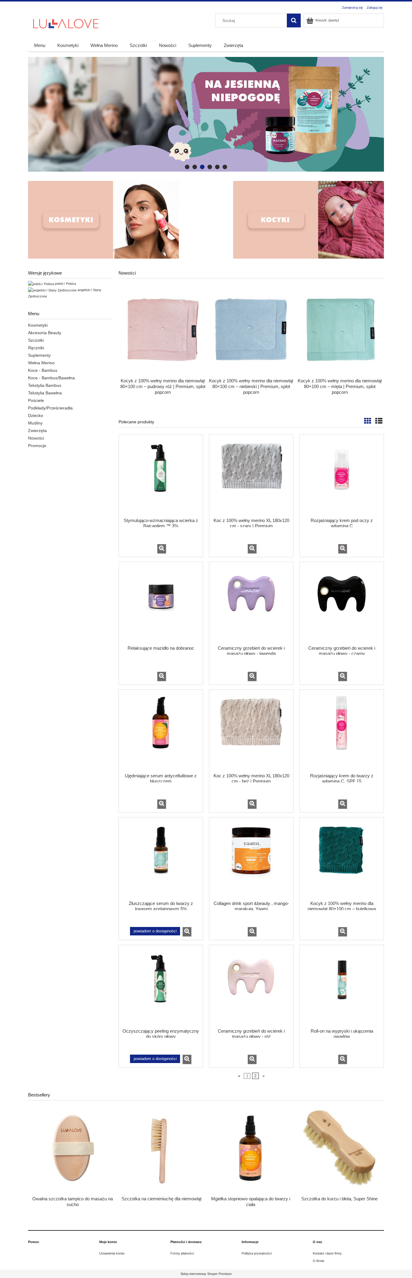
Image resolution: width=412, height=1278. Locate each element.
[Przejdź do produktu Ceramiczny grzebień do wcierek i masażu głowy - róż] (251, 986)
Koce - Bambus (42, 370)
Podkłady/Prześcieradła (50, 408)
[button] (161, 549)
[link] (206, 114)
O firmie (318, 1261)
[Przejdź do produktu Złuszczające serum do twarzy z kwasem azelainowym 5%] (160, 858)
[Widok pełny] (378, 421)
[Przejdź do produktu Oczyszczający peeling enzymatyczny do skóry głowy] (160, 986)
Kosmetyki (38, 325)
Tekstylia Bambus (44, 385)
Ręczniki (36, 347)
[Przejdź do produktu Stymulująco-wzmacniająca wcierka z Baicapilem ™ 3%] (160, 475)
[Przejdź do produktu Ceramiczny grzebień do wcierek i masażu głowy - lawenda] (251, 603)
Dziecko (35, 415)
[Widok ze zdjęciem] (367, 421)
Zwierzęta (37, 430)
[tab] (187, 167)
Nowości (36, 438)
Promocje (37, 445)
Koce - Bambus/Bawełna (51, 377)
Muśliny (35, 423)
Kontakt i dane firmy (327, 1253)
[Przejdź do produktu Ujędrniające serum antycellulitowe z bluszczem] (160, 730)
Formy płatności (182, 1253)
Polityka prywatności (257, 1253)
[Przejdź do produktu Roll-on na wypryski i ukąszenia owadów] (341, 986)
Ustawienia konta (111, 1253)
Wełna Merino (41, 362)
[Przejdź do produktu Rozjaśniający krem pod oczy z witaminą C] (341, 475)
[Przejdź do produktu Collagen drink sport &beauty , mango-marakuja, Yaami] (251, 858)
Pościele (36, 400)
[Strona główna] (65, 23)
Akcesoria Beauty (44, 332)
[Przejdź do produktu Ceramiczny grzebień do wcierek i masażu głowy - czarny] (341, 603)
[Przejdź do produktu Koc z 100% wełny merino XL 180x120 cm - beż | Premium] (251, 730)
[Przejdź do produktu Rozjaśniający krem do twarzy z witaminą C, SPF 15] (341, 730)
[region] (206, 114)
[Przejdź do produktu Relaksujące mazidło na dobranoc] (160, 603)
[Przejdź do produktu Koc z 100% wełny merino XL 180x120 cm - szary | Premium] (251, 475)
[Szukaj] (294, 20)
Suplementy (39, 355)
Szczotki (36, 340)
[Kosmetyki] (103, 220)
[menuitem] (39, 45)
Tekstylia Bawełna (45, 392)
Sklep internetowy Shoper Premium (206, 1274)
